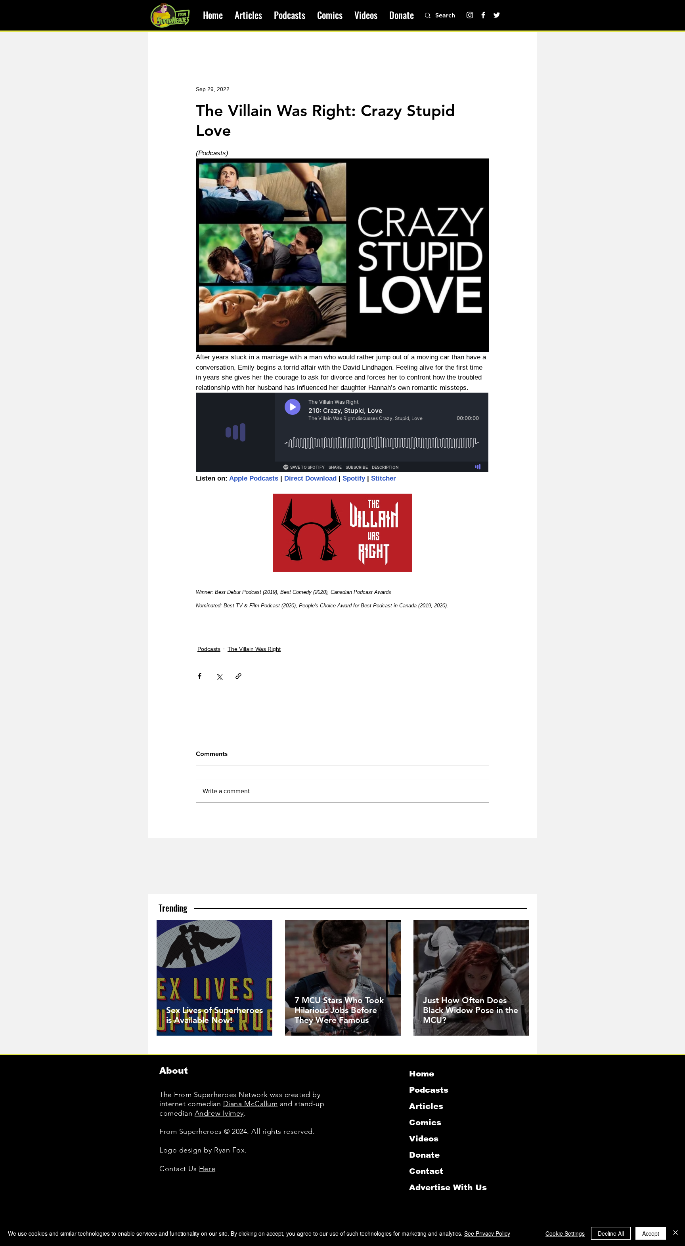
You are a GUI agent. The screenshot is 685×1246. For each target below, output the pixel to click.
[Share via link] (238, 676)
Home (421, 1073)
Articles (426, 1106)
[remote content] (342, 433)
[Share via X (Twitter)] (219, 676)
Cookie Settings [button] (565, 1233)
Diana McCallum (250, 1103)
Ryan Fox (229, 1150)
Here (207, 1168)
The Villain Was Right (254, 649)
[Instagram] (469, 15)
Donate (424, 1155)
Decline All (611, 1233)
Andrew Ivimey (219, 1113)
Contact (426, 1171)
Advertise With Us (448, 1187)
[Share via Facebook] (199, 676)
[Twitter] (496, 15)
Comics (425, 1122)
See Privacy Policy (487, 1233)
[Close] (675, 1233)
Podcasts (208, 649)
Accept (650, 1233)
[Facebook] (483, 15)
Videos (423, 1138)
